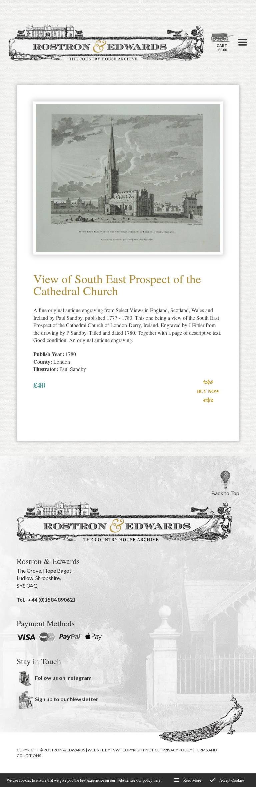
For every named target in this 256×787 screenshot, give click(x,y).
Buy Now (208, 391)
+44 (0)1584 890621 (52, 599)
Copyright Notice (141, 749)
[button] (242, 42)
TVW (115, 749)
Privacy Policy (177, 749)
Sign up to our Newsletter (66, 699)
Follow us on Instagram (63, 678)
